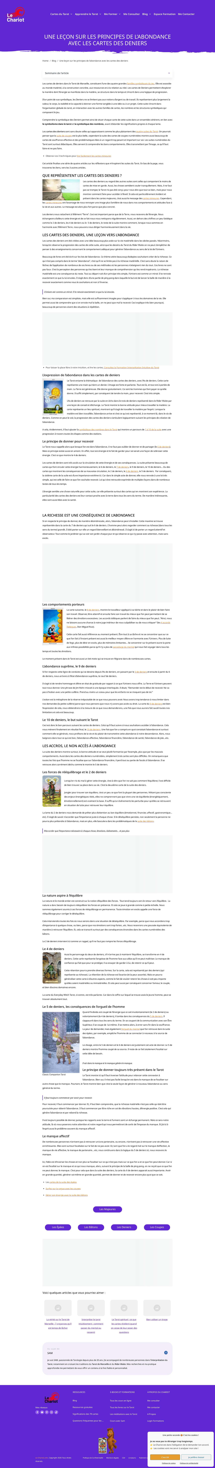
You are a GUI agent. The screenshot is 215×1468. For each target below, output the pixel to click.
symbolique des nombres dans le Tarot (98, 429)
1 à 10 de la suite (153, 429)
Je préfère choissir (196, 1457)
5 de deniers (156, 1016)
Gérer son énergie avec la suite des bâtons (67, 1195)
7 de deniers (122, 467)
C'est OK (165, 1457)
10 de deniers (93, 729)
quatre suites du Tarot (147, 131)
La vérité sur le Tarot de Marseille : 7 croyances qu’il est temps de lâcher (58, 1323)
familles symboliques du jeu (140, 83)
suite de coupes (64, 135)
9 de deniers (156, 703)
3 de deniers (141, 671)
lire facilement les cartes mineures (94, 155)
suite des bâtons (145, 821)
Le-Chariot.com (41, 1458)
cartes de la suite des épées (63, 1182)
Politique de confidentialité (189, 1463)
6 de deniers (163, 446)
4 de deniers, (132, 471)
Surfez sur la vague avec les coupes (63, 1188)
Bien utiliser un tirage (157, 1319)
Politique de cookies (169, 1463)
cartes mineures (151, 198)
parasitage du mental (123, 647)
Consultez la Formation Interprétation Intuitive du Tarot (131, 367)
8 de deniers (93, 609)
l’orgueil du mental (130, 1029)
